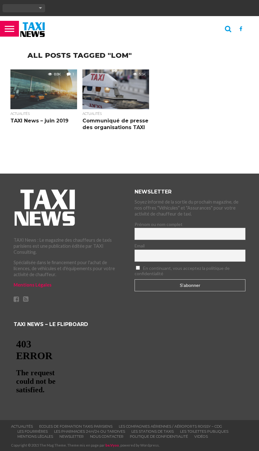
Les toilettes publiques (204, 431)
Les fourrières (32, 431)
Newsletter (71, 436)
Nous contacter (106, 436)
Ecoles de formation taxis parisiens (75, 426)
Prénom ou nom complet (159, 224)
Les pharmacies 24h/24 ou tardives (89, 431)
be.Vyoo (112, 445)
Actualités (22, 426)
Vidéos (201, 436)
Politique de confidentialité (159, 436)
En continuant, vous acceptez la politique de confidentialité (182, 270)
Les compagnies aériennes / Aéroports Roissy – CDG (170, 426)
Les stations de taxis (152, 431)
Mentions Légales (32, 285)
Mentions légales (35, 436)
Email (140, 245)
